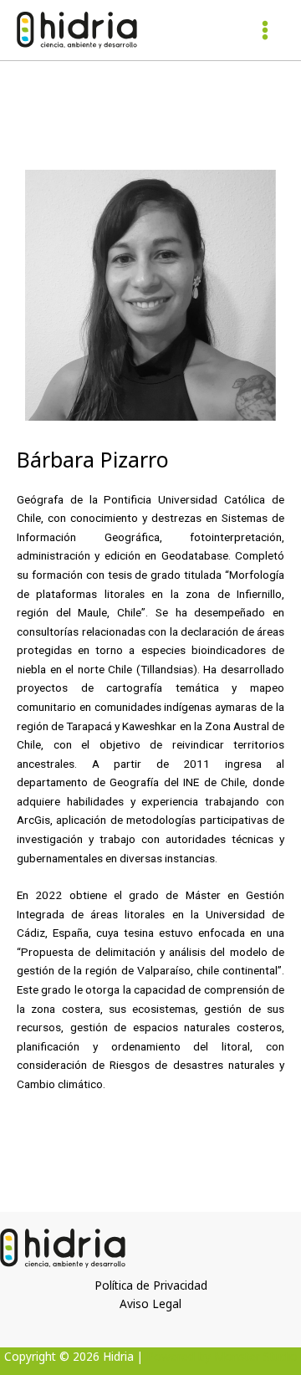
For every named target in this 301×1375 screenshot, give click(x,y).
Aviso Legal (150, 1303)
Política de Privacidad (150, 1285)
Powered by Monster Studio (222, 1356)
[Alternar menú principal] (265, 30)
